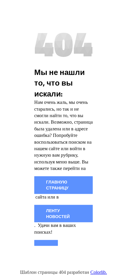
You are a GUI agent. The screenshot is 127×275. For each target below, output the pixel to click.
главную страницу (57, 185)
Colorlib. (98, 272)
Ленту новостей (58, 213)
